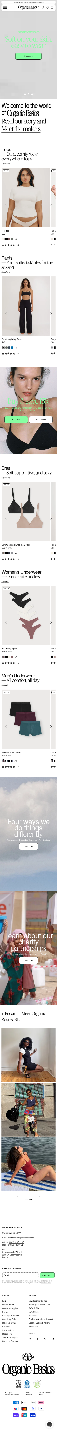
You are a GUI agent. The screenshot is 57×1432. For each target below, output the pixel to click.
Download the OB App (38, 1301)
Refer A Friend (35, 1308)
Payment (6, 1326)
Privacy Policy (46, 1283)
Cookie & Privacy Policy (45, 1393)
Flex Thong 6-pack (9, 648)
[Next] (51, 205)
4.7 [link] (18, 245)
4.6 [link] (18, 559)
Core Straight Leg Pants (12, 339)
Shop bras (16, 419)
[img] (3, 245)
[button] (5, 7)
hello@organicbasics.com (23, 1237)
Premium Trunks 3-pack (12, 752)
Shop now (28, 56)
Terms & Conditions (28, 1393)
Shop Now (5, 163)
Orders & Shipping (10, 1308)
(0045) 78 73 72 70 (16, 1242)
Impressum (33, 1326)
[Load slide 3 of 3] (32, 94)
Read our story (18, 121)
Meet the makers (20, 128)
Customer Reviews (10, 1341)
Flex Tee (5, 231)
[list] (28, 209)
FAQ (4, 1301)
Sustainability (8, 1330)
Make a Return (8, 1304)
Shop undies (41, 419)
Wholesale (33, 1315)
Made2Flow (7, 1333)
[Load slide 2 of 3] (28, 94)
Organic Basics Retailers (39, 1322)
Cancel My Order (9, 1319)
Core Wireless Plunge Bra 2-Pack (16, 545)
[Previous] (6, 205)
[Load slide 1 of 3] (25, 94)
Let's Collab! (34, 1312)
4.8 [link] (18, 766)
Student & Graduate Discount (41, 1319)
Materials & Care (9, 1322)
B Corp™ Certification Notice (12, 1393)
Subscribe (47, 1275)
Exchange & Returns (10, 1315)
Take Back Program (10, 1337)
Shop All (5, 581)
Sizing (5, 1312)
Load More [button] (28, 1199)
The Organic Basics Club (39, 1304)
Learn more (28, 846)
